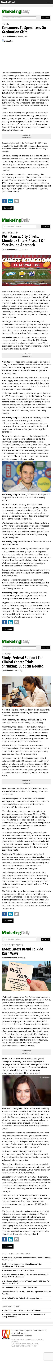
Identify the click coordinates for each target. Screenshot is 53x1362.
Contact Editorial (40, 1331)
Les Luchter (9, 670)
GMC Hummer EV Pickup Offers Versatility (19, 1287)
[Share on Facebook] (4, 201)
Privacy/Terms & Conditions (21, 1336)
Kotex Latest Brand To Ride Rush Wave (18, 1270)
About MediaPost (17, 1331)
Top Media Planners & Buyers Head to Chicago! (21, 1310)
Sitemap (23, 1333)
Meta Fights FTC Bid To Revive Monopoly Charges (22, 1298)
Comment (8, 208)
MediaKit (29, 1331)
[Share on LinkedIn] (10, 201)
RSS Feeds (15, 1333)
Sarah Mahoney (10, 36)
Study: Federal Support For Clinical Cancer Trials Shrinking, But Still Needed (22, 1265)
